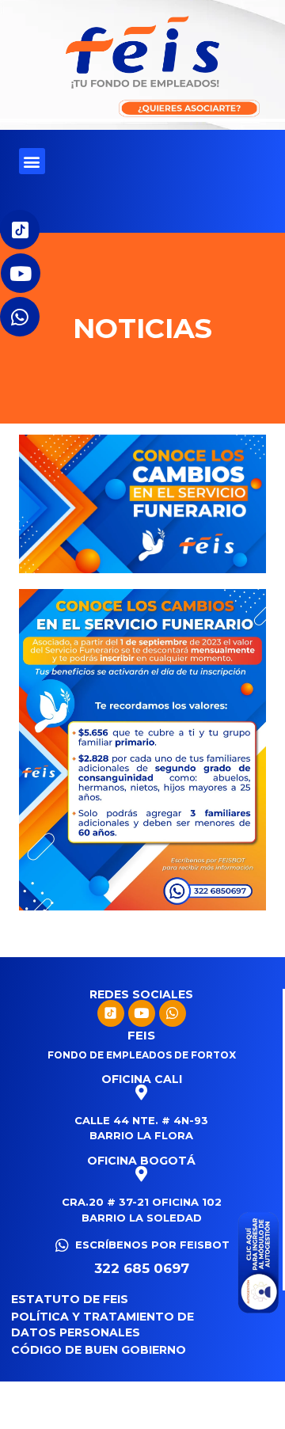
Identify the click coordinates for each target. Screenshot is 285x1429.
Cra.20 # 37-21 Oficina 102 (142, 1201)
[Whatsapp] (172, 1013)
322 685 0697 (141, 1268)
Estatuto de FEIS (69, 1299)
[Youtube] (141, 1013)
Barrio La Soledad (142, 1217)
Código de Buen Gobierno (98, 1350)
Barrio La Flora (141, 1135)
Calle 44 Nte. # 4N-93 (141, 1120)
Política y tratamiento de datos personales (102, 1324)
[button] (32, 161)
